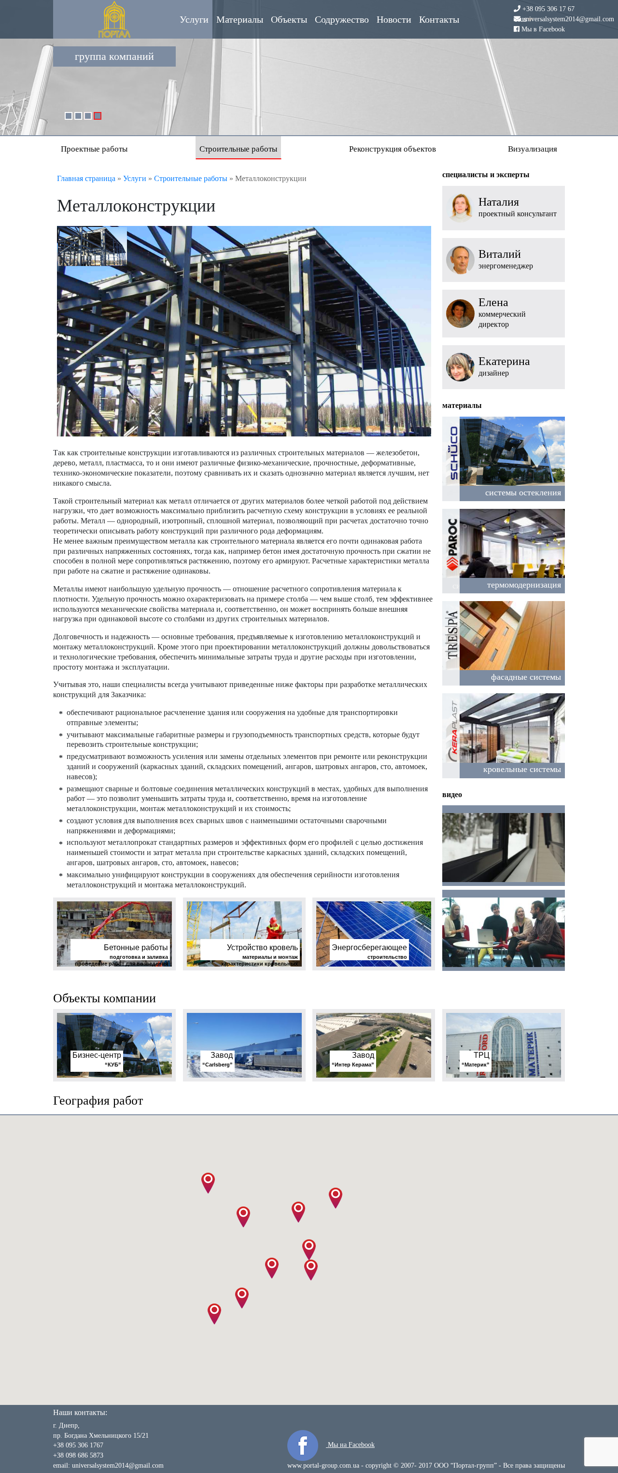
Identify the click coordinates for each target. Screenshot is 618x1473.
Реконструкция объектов (392, 149)
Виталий (499, 254)
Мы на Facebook (350, 1444)
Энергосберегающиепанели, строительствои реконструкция (470, 95)
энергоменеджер (505, 266)
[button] (309, 1249)
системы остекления (523, 492)
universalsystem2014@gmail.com (568, 19)
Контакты (439, 19)
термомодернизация (524, 584)
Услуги (194, 19)
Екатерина (504, 361)
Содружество (342, 19)
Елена (493, 302)
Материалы (239, 19)
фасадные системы (526, 677)
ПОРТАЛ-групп (114, 19)
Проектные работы (94, 149)
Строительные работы (238, 149)
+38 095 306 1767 (78, 1445)
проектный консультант (517, 214)
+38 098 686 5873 (78, 1455)
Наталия (498, 202)
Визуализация (532, 149)
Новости (394, 19)
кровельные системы (522, 769)
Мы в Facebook (543, 28)
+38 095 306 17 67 (548, 9)
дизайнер (493, 373)
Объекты (289, 19)
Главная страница (86, 178)
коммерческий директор (502, 319)
